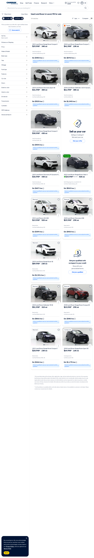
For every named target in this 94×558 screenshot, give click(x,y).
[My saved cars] (78, 3)
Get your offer (77, 141)
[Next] (59, 32)
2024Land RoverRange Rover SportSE (76, 348)
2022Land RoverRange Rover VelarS (75, 174)
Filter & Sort (7, 14)
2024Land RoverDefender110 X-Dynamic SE (78, 87)
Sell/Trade (28, 3)
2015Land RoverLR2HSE (40, 218)
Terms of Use (7, 548)
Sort (76, 18)
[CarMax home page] (12, 3)
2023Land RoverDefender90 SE (42, 305)
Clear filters (24, 14)
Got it (6, 553)
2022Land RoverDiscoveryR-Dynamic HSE (46, 174)
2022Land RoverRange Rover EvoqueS (44, 131)
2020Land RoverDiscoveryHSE (74, 218)
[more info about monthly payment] (43, 58)
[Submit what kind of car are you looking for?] (85, 8)
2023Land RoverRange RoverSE (42, 261)
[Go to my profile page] (83, 3)
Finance (36, 3)
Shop (21, 3)
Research (44, 3)
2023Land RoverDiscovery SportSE (43, 87)
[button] (7, 18)
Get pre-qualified (77, 272)
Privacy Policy (10, 546)
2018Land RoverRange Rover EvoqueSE (77, 305)
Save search (16, 30)
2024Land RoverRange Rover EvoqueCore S (78, 44)
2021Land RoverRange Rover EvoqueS (44, 44)
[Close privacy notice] (26, 538)
